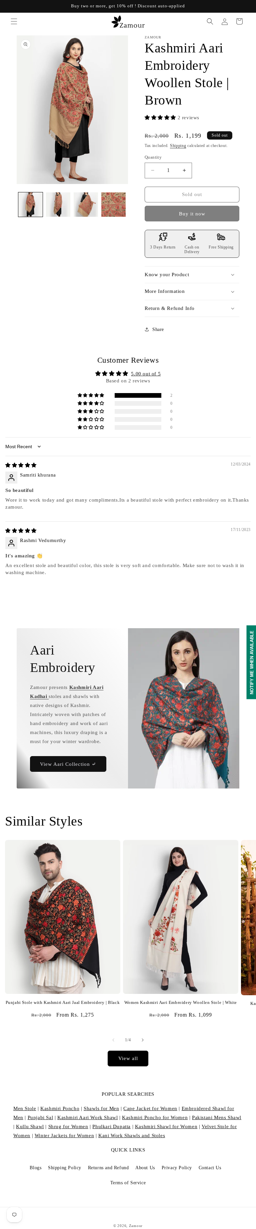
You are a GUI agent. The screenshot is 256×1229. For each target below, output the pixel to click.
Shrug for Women (68, 1126)
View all (128, 1058)
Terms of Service (128, 1182)
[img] (21, 465)
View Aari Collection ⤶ (68, 764)
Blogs (35, 1167)
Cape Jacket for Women (150, 1108)
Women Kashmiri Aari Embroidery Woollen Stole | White (180, 1002)
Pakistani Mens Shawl (216, 1117)
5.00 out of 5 (146, 373)
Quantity (153, 157)
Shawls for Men (101, 1108)
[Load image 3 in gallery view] (86, 204)
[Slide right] (142, 1040)
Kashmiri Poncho (59, 1108)
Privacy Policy (177, 1167)
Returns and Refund (108, 1167)
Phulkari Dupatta (111, 1126)
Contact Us (210, 1167)
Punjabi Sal (40, 1117)
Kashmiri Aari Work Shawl (87, 1117)
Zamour (136, 1226)
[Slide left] (113, 1040)
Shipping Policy (64, 1167)
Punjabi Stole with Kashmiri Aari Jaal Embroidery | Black (63, 1002)
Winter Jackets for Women (64, 1135)
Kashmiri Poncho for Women (155, 1117)
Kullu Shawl (30, 1126)
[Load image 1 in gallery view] (30, 204)
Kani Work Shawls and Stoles (131, 1135)
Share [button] (158, 329)
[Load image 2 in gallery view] (58, 204)
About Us (145, 1167)
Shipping (178, 145)
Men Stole (24, 1108)
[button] (14, 21)
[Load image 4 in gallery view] (113, 204)
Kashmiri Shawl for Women (166, 1126)
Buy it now (192, 213)
